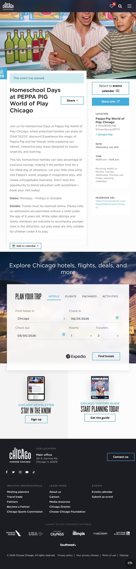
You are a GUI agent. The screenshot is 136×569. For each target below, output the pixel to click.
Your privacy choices (87, 555)
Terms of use (109, 555)
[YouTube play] (27, 472)
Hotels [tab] (54, 296)
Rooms (74, 328)
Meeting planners (18, 491)
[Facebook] (6, 472)
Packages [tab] (89, 296)
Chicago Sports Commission (25, 511)
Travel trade (14, 496)
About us (55, 491)
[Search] (120, 6)
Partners (12, 501)
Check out (22, 328)
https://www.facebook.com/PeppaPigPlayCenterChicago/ (110, 204)
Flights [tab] (70, 296)
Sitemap (124, 555)
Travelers (102, 328)
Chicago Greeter (59, 506)
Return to (110, 88)
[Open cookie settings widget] (130, 563)
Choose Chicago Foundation (67, 511)
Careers (54, 496)
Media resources (59, 501)
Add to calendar (26, 246)
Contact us (120, 457)
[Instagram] (20, 472)
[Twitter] (13, 472)
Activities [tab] (110, 296)
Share (71, 100)
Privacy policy (65, 555)
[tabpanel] (68, 335)
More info (108, 102)
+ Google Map (104, 134)
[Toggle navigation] (129, 6)
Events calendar (102, 491)
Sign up (36, 419)
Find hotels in (24, 311)
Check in (75, 311)
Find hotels (106, 356)
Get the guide (99, 418)
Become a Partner (18, 506)
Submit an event (102, 496)
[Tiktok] (34, 472)
